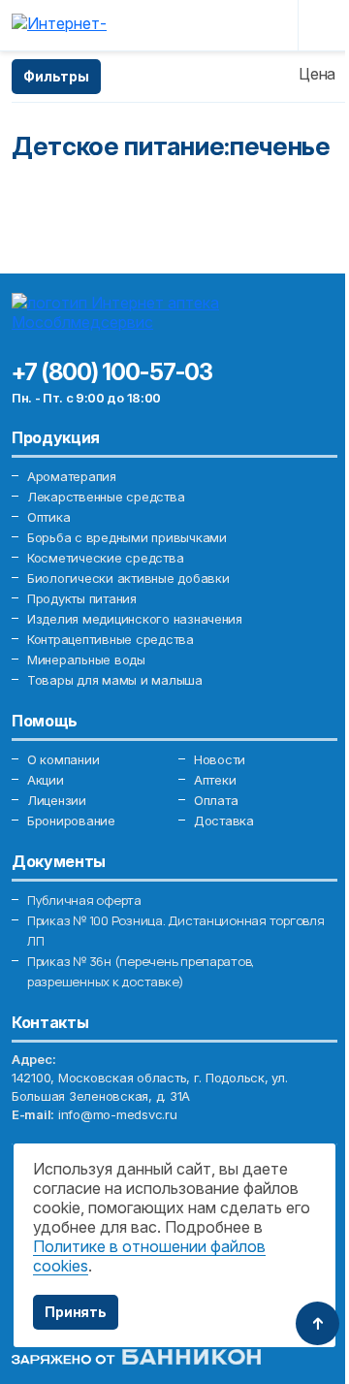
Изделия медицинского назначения (134, 619)
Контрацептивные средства (110, 639)
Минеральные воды (86, 659)
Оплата (216, 800)
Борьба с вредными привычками (127, 537)
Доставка (224, 820)
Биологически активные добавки (128, 578)
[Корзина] (268, 25)
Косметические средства (105, 557)
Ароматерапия (71, 476)
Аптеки (215, 780)
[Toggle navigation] (321, 25)
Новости (219, 759)
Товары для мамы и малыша (115, 680)
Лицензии (56, 800)
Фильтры (56, 76)
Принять (76, 1312)
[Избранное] (234, 25)
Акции (45, 780)
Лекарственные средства (105, 496)
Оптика (48, 517)
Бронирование (71, 820)
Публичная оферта (84, 900)
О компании (63, 759)
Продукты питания (82, 598)
